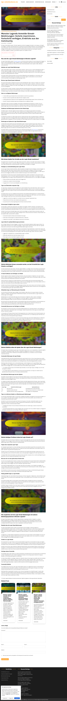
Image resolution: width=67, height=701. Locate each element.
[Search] (59, 2)
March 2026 (49, 61)
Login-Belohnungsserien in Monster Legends (9, 31)
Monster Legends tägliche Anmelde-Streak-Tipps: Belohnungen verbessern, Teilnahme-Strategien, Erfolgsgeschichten (39, 598)
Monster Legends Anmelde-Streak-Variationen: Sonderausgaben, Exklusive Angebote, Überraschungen (8, 598)
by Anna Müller (3, 43)
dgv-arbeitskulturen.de (9, 2)
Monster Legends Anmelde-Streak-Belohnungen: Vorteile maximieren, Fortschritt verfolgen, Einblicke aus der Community (56, 27)
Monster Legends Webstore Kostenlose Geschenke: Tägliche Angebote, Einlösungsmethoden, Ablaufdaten (54, 31)
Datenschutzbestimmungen (6, 673)
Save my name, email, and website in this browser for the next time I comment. (18, 655)
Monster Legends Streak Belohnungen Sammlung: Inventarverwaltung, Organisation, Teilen (23, 597)
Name (2, 644)
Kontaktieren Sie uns (51, 11)
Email (25, 644)
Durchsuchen (49, 13)
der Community (35, 129)
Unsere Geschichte (50, 9)
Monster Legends (17, 61)
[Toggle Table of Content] (13, 55)
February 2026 (50, 63)
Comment (3, 630)
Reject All (11, 698)
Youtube (64, 2)
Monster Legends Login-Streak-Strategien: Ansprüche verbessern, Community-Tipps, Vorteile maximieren (55, 36)
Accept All (17, 698)
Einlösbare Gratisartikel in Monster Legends (55, 50)
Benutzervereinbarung (5, 675)
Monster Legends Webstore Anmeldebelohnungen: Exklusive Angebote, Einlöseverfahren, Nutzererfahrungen (55, 40)
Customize (5, 698)
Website (2, 649)
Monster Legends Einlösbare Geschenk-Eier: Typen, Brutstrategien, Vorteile (25, 695)
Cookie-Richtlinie (4, 680)
